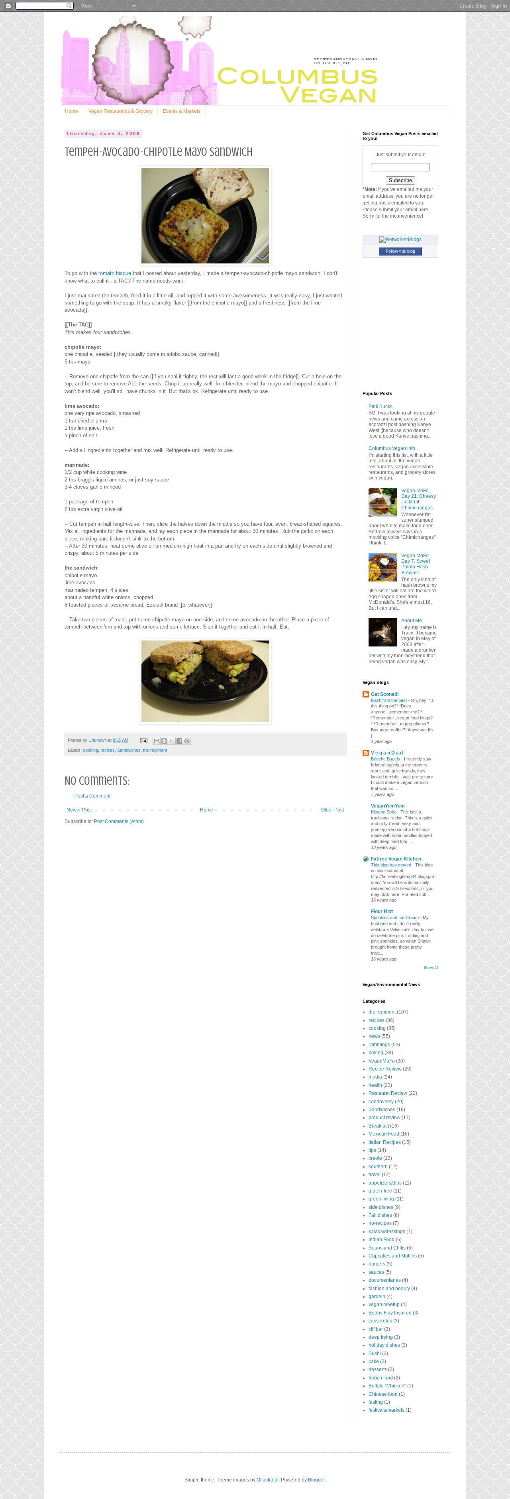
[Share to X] (172, 741)
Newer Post (79, 810)
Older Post (332, 810)
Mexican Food (384, 1134)
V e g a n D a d (387, 753)
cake (374, 1361)
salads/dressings (387, 1231)
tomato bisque (114, 273)
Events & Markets (181, 111)
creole (375, 1158)
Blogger (316, 1480)
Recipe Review (385, 1069)
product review (384, 1117)
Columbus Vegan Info (392, 448)
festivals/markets (386, 1410)
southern (378, 1166)
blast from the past (389, 700)
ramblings (379, 1044)
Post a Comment (92, 796)
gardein (377, 1296)
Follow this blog (400, 251)
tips (372, 1150)
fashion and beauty (389, 1288)
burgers (377, 1264)
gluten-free (380, 1191)
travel (375, 1174)
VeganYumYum (388, 806)
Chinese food (383, 1394)
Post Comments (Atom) (119, 821)
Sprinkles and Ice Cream (395, 917)
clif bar (376, 1329)
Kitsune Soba (384, 811)
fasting (376, 1402)
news (374, 1036)
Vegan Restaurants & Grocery (120, 111)
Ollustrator (268, 1480)
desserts (378, 1369)
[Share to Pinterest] (187, 741)
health (375, 1085)
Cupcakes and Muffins (393, 1256)
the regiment (155, 750)
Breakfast (379, 1126)
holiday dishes (384, 1345)
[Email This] (157, 741)
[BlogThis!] (164, 741)
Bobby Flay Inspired (390, 1313)
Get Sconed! (385, 694)
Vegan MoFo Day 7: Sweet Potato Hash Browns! (415, 564)
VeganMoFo (382, 1061)
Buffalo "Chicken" (387, 1386)
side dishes (381, 1207)
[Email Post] (143, 740)
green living (381, 1199)
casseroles (380, 1321)
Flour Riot (382, 911)
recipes (107, 750)
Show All (431, 968)
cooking (90, 750)
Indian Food (381, 1239)
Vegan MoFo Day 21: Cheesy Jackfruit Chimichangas (418, 499)
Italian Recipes (385, 1142)
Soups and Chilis (387, 1248)
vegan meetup (384, 1304)
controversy (381, 1101)
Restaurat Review (388, 1093)
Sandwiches (129, 750)
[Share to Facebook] (179, 741)
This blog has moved (391, 864)
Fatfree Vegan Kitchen (396, 859)
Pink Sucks (380, 406)
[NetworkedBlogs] (400, 239)
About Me (411, 620)
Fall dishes (380, 1215)
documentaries (385, 1280)
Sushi (375, 1353)
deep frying (381, 1337)
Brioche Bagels (386, 758)
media (375, 1077)
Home (71, 111)
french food (381, 1378)
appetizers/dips (385, 1183)
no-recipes (380, 1223)
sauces (376, 1272)
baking (376, 1052)
